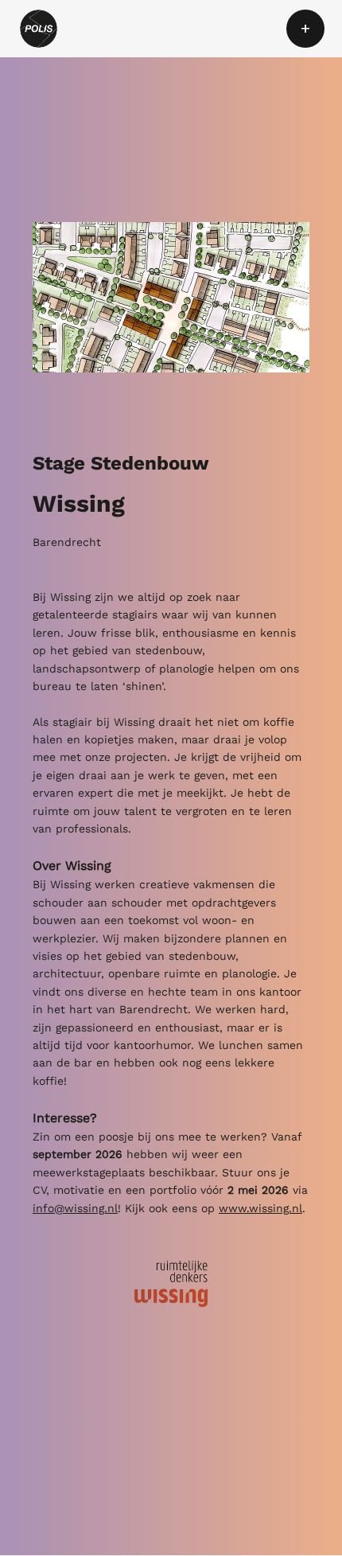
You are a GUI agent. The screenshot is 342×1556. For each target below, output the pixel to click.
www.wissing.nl (260, 1208)
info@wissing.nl (75, 1208)
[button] (305, 29)
